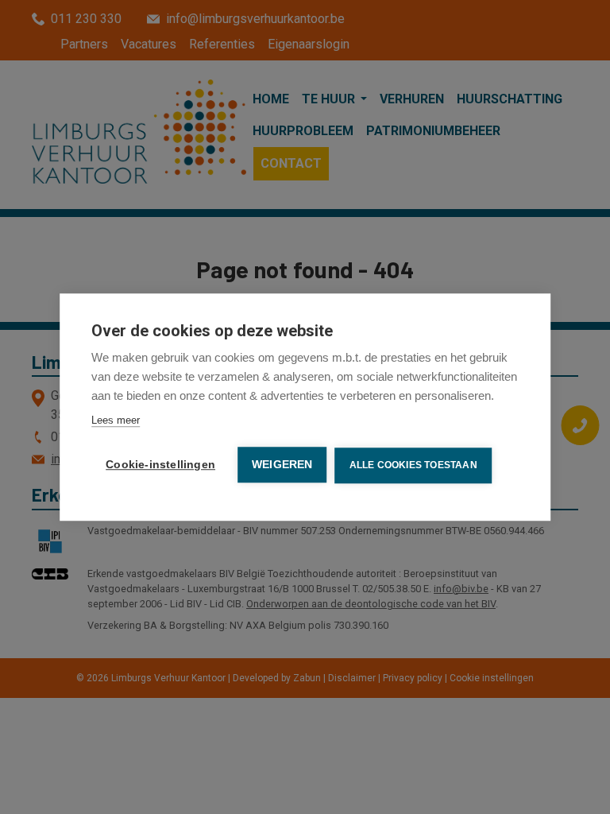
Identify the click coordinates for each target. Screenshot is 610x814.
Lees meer (115, 420)
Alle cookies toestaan (413, 465)
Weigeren (282, 465)
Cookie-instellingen (160, 465)
